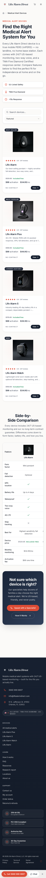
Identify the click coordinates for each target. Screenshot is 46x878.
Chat (35, 874)
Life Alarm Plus (9, 732)
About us (6, 778)
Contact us (7, 790)
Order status (8, 799)
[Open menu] (40, 4)
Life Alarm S (8, 736)
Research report (9, 770)
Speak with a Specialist (25, 608)
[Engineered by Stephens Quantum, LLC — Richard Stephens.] (41, 861)
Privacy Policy (5, 861)
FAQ (4, 761)
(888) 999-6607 (16, 690)
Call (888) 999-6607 (16, 874)
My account (8, 795)
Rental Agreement (30, 861)
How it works (8, 757)
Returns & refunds (10, 803)
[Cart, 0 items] (34, 4)
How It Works (21, 615)
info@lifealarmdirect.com (19, 696)
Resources (7, 766)
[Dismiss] (42, 874)
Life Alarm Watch (10, 740)
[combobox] (23, 118)
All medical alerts (10, 728)
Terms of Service (16, 861)
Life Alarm (7, 745)
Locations (7, 774)
